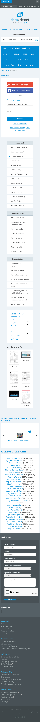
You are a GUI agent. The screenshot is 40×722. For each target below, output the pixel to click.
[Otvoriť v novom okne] (20, 718)
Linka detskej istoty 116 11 (11, 695)
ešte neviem (14, 326)
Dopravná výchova (17, 304)
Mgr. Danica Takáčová (14, 491)
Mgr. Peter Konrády (14, 505)
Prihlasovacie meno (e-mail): (17, 104)
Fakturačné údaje (7, 631)
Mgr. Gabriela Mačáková (14, 517)
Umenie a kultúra (17, 247)
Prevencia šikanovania (9, 692)
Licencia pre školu (11, 54)
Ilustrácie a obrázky (18, 197)
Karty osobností (16, 188)
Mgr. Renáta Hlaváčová (14, 489)
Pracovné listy (16, 170)
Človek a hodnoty (17, 238)
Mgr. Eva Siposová (14, 458)
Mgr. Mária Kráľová (14, 484)
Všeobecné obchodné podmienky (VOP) (15, 649)
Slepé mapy (15, 161)
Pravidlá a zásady (7, 682)
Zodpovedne (5, 699)
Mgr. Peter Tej (14, 512)
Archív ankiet (14, 339)
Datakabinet (5, 71)
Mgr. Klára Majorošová (14, 496)
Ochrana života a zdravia (20, 279)
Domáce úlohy (16, 201)
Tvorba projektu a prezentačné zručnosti (19, 298)
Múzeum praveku (7, 666)
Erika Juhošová (14, 507)
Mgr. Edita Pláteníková (14, 460)
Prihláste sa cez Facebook (21, 91)
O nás (5, 60)
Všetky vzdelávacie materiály (15, 48)
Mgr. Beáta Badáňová (14, 486)
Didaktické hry (16, 165)
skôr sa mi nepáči (16, 329)
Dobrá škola (28, 54)
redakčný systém (21, 712)
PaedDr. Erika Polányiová (14, 475)
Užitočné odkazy (7, 644)
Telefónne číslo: (9, 559)
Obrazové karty (16, 183)
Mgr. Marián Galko (14, 467)
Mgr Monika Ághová (14, 515)
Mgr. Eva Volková (14, 529)
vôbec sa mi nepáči (16, 332)
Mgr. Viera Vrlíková (14, 477)
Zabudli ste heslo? (20, 124)
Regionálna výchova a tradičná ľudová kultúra (19, 292)
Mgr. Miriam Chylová (14, 510)
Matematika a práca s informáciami (18, 223)
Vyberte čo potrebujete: (12, 573)
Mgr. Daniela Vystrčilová (14, 463)
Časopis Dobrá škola (8, 641)
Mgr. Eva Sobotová (14, 493)
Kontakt (29, 65)
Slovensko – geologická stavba (12, 679)
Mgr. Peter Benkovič (14, 479)
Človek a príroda (17, 229)
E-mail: (6, 552)
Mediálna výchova (17, 270)
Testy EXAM (15, 179)
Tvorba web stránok (8, 712)
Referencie (16, 60)
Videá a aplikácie (17, 156)
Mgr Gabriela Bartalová (14, 519)
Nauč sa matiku (7, 697)
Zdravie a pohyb (17, 251)
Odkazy (28, 60)
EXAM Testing (6, 664)
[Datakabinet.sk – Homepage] (20, 16)
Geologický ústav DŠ (8, 661)
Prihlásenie (6, 2)
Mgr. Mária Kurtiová (14, 522)
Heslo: (9, 111)
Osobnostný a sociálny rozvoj (19, 285)
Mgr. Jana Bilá (14, 472)
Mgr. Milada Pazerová (14, 482)
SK (37, 2)
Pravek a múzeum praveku (11, 684)
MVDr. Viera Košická (14, 526)
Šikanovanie (5, 677)
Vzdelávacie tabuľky (18, 152)
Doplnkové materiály (18, 206)
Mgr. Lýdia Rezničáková (14, 498)
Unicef (3, 659)
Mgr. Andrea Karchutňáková (17, 500)
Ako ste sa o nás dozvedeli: (13, 566)
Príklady (4, 702)
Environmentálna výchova (17, 264)
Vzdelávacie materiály (9, 626)
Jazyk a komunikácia (18, 218)
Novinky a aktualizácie (19, 147)
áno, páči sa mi (15, 323)
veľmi (12, 320)
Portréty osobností (17, 192)
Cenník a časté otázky (12, 65)
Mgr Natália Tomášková (14, 470)
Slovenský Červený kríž (9, 657)
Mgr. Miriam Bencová (14, 524)
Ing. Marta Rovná (13, 465)
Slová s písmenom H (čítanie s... (20, 441)
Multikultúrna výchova (19, 275)
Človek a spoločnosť (18, 233)
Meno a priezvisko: (10, 544)
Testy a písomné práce (19, 174)
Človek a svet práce (18, 242)
